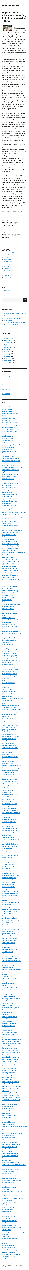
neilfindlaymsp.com (8, 942)
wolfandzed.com (7, 1111)
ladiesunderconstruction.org (11, 537)
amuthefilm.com (7, 797)
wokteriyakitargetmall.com (11, 658)
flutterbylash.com (8, 1205)
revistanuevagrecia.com (9, 819)
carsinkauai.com (7, 1194)
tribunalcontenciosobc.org (10, 768)
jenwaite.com (6, 1212)
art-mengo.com (7, 862)
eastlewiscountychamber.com (11, 765)
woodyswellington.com (9, 1149)
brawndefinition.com (9, 781)
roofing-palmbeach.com (10, 568)
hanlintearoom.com (8, 1207)
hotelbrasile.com (7, 519)
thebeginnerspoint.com (9, 745)
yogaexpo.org (6, 703)
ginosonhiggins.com (8, 886)
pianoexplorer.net (8, 1135)
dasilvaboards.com (8, 772)
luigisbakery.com (7, 1106)
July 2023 (7, 264)
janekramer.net (7, 857)
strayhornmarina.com (9, 777)
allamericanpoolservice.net (10, 669)
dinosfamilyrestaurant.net (10, 543)
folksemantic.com (8, 597)
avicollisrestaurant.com (9, 945)
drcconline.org (7, 947)
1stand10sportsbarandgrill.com (12, 633)
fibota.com (5, 1158)
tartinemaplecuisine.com (10, 855)
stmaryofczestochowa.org (10, 839)
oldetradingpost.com (9, 534)
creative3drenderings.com (10, 1008)
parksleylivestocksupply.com (11, 709)
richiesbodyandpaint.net (10, 413)
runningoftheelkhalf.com (10, 1046)
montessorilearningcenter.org (12, 1180)
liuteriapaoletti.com (8, 904)
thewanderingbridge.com (10, 844)
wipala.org (5, 716)
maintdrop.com (7, 490)
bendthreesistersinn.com (10, 911)
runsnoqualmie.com (8, 1073)
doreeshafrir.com (7, 826)
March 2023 (7, 273)
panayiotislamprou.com (9, 505)
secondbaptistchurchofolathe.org (13, 1232)
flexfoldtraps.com (8, 1055)
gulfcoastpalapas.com (9, 996)
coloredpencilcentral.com (10, 575)
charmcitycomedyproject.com (11, 828)
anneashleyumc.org (8, 1064)
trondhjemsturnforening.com (11, 1169)
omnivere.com (6, 434)
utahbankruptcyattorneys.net (11, 586)
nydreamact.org (7, 472)
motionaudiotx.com (8, 1241)
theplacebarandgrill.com (10, 949)
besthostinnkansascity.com (11, 1250)
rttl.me (4, 1243)
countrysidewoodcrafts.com (11, 458)
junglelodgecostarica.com (10, 875)
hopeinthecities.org (8, 727)
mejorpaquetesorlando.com (11, 631)
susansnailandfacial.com (10, 1034)
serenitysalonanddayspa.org (11, 425)
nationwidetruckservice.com (11, 929)
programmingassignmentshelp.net (13, 445)
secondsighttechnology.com (11, 649)
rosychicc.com (6, 721)
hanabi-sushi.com (8, 1108)
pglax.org (5, 900)
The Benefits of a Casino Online (14, 325)
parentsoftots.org (8, 1005)
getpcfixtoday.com (8, 478)
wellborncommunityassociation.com (14, 512)
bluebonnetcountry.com (10, 483)
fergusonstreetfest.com (9, 1182)
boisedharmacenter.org (9, 712)
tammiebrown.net (8, 866)
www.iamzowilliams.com (10, 1131)
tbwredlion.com (7, 1173)
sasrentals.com (7, 647)
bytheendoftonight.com (10, 725)
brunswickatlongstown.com (11, 853)
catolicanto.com (7, 689)
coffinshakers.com (8, 837)
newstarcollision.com (9, 644)
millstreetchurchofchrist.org (11, 1196)
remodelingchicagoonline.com (12, 1093)
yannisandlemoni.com (9, 611)
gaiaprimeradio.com (8, 864)
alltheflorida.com (7, 1189)
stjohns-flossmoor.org (9, 913)
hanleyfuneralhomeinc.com (11, 629)
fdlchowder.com (7, 1079)
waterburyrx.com (7, 951)
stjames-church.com (9, 821)
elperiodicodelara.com (9, 411)
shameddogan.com (8, 1003)
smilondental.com (8, 642)
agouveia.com (6, 1229)
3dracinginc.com (7, 754)
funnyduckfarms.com (9, 1209)
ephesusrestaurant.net (9, 1146)
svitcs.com (5, 974)
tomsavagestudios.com (9, 673)
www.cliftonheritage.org (10, 1088)
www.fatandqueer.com (9, 1061)
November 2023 (9, 255)
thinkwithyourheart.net (10, 584)
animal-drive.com (8, 983)
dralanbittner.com (8, 608)
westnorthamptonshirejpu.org (12, 517)
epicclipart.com (7, 485)
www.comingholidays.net (10, 747)
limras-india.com (7, 409)
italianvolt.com (7, 602)
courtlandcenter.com (9, 940)
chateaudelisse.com (8, 510)
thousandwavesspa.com (9, 938)
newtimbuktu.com (8, 438)
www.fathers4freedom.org (10, 1041)
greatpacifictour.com (9, 934)
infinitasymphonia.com (9, 803)
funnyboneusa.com (8, 916)
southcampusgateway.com (10, 508)
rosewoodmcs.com (8, 1120)
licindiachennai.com (8, 416)
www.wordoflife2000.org (10, 591)
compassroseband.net (9, 978)
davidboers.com (7, 1014)
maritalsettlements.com (10, 891)
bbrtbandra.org (7, 481)
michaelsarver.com (8, 651)
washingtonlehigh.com (9, 1104)
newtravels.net (7, 449)
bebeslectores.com (8, 539)
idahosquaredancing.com (10, 593)
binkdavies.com (7, 788)
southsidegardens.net (9, 1138)
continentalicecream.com (10, 783)
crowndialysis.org (7, 665)
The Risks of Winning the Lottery (14, 322)
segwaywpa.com (10, 5)
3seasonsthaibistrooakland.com (12, 698)
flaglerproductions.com (9, 779)
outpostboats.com (8, 723)
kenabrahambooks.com (9, 792)
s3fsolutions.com (7, 557)
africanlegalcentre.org (9, 806)
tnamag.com (6, 985)
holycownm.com (7, 927)
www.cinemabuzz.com (9, 1115)
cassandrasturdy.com (9, 734)
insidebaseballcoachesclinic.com (12, 1191)
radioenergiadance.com (9, 501)
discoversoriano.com (8, 743)
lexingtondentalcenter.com (11, 660)
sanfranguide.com (8, 750)
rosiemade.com (7, 622)
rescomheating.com (8, 1245)
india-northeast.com (9, 566)
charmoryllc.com (7, 752)
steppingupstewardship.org (11, 1099)
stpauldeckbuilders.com (9, 1068)
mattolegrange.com (8, 873)
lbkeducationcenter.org (9, 691)
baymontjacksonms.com (10, 895)
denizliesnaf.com (7, 967)
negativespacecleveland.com (11, 902)
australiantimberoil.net (9, 541)
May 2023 (7, 268)
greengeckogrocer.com (9, 653)
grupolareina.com (8, 528)
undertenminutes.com (9, 431)
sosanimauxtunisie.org (9, 494)
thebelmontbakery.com (9, 454)
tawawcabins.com (8, 595)
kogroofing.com (7, 496)
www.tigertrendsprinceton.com (12, 1039)
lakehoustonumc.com (9, 1023)
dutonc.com (6, 869)
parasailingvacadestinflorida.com (13, 1198)
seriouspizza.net (7, 976)
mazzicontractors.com (9, 1142)
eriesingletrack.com (8, 617)
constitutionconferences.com (11, 969)
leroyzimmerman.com (9, 1216)
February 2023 (8, 275)
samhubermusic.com (9, 1256)
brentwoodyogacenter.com (10, 1095)
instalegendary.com (8, 465)
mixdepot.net (6, 1117)
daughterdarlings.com (9, 418)
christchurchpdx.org (8, 790)
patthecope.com (7, 972)
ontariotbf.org (6, 463)
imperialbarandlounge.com (11, 579)
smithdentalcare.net (8, 1252)
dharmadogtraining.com (10, 1238)
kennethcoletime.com (9, 848)
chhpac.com (6, 1236)
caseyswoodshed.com (9, 963)
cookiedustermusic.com (9, 918)
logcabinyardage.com (9, 1012)
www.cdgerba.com (8, 1160)
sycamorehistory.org (8, 1122)
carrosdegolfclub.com (9, 550)
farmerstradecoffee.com (10, 1010)
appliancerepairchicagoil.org (11, 460)
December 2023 (9, 253)
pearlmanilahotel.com (9, 487)
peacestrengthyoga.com (10, 1050)
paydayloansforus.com (9, 452)
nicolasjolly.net (7, 801)
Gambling (7, 290)
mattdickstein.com (8, 1019)
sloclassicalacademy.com (10, 770)
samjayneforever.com (9, 1185)
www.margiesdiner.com (9, 1077)
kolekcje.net (6, 687)
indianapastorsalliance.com (11, 958)
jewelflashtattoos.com (9, 476)
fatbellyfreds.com (7, 1151)
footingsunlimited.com (9, 1070)
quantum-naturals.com (9, 1178)
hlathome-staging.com (9, 656)
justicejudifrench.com (9, 842)
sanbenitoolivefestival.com (10, 736)
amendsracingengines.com (10, 1057)
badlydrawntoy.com (8, 1021)
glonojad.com (6, 817)
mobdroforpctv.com (8, 732)
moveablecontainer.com (10, 526)
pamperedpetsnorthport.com (11, 620)
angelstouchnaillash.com (10, 638)
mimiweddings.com (8, 1247)
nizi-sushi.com (7, 860)
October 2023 (8, 257)
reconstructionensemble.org (11, 920)
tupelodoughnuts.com (9, 624)
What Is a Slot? (8, 320)
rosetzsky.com (7, 815)
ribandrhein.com (7, 685)
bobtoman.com (7, 492)
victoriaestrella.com (8, 936)
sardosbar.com (7, 599)
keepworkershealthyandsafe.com (12, 467)
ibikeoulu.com (6, 835)
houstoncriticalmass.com (10, 756)
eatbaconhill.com (7, 443)
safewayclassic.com (8, 456)
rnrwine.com (6, 1223)
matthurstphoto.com (9, 1187)
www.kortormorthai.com (10, 1059)
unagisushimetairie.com (10, 474)
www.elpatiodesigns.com (10, 1153)
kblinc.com (5, 615)
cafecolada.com (7, 741)
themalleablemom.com (9, 846)
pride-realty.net (7, 1200)
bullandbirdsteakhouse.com (11, 1084)
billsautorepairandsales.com (11, 1176)
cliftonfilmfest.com (8, 577)
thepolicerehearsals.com (10, 761)
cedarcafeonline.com (8, 427)
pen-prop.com (7, 1037)
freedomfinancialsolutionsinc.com (13, 1052)
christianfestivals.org (9, 877)
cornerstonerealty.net (9, 1124)
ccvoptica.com (6, 1102)
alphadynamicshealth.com (10, 1203)
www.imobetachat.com (9, 1016)
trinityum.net (6, 1140)
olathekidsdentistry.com (10, 626)
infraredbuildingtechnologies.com (13, 546)
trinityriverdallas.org (9, 694)
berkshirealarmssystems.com (11, 604)
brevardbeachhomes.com (10, 559)
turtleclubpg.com (7, 931)
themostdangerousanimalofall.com (13, 759)
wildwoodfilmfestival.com (10, 514)
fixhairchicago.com (8, 965)
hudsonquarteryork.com (10, 1155)
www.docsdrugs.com (8, 1075)
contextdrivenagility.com (10, 833)
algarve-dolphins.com (9, 882)
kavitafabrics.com (8, 922)
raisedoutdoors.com (8, 582)
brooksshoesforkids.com (10, 987)
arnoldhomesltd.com (9, 573)
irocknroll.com (7, 588)
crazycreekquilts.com (9, 786)
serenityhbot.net (7, 1030)
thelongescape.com (8, 871)
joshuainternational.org (10, 1032)
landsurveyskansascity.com (11, 1066)
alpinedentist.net (7, 499)
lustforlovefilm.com (8, 799)
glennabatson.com (8, 774)
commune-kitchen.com (9, 795)
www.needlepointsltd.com (10, 1081)
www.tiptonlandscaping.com (11, 1097)
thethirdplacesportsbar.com (11, 1144)
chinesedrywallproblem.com (11, 909)
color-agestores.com (9, 714)
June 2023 (7, 266)
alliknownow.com (8, 763)
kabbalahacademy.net (9, 640)
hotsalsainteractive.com (10, 422)
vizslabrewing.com (8, 606)
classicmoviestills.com (9, 738)
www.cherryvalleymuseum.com (12, 530)
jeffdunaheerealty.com (9, 1048)
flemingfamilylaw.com (9, 1220)
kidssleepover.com (8, 447)
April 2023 (7, 271)
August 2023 (8, 262)
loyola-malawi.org (8, 718)
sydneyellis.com (7, 662)
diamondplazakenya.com (10, 1171)
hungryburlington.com (9, 851)
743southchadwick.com (9, 564)
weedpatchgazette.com (9, 613)
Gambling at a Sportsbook (12, 318)
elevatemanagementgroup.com (12, 1214)
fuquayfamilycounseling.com (11, 1227)
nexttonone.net (7, 1028)
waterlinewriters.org (8, 1001)
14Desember (8, 211)
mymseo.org (6, 1234)
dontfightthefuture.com (10, 570)
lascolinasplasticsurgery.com (11, 1086)
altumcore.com (7, 981)
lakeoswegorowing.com (9, 1225)
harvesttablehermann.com (10, 548)
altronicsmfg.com (8, 440)
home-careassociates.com (10, 705)
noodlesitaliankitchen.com (10, 469)
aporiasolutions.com (8, 992)
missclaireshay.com (8, 407)
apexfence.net (6, 1259)
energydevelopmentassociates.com (13, 552)
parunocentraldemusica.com (11, 1162)
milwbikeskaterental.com (10, 893)
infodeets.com (6, 420)
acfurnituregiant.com (9, 429)
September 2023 (9, 259)
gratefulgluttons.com (9, 730)
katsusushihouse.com (9, 808)
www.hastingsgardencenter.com (12, 1133)
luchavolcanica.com (8, 925)
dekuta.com (6, 1113)
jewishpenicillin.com (8, 671)
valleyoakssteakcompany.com (11, 960)
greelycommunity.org (9, 810)
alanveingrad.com (8, 884)
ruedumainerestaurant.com (11, 812)
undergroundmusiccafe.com (11, 1254)
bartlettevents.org (8, 523)
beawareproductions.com (10, 830)
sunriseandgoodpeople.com (11, 907)
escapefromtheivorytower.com (12, 561)
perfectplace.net (7, 696)
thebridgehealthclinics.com (11, 999)
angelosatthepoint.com (9, 956)
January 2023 (8, 277)
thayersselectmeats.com (10, 990)
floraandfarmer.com (8, 555)
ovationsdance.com (8, 682)
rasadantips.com (7, 436)
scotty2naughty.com (8, 824)
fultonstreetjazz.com (9, 521)
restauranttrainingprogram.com (12, 667)
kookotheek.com (7, 503)
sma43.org (5, 1090)
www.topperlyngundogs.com (11, 1043)
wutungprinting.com (9, 889)
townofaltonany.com (9, 898)
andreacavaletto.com (9, 707)
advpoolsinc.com (7, 954)
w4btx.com (5, 635)
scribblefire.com (7, 700)
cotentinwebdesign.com (10, 532)
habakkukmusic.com (8, 1025)
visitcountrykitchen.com (10, 880)
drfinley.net (6, 1218)
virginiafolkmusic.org (9, 680)
